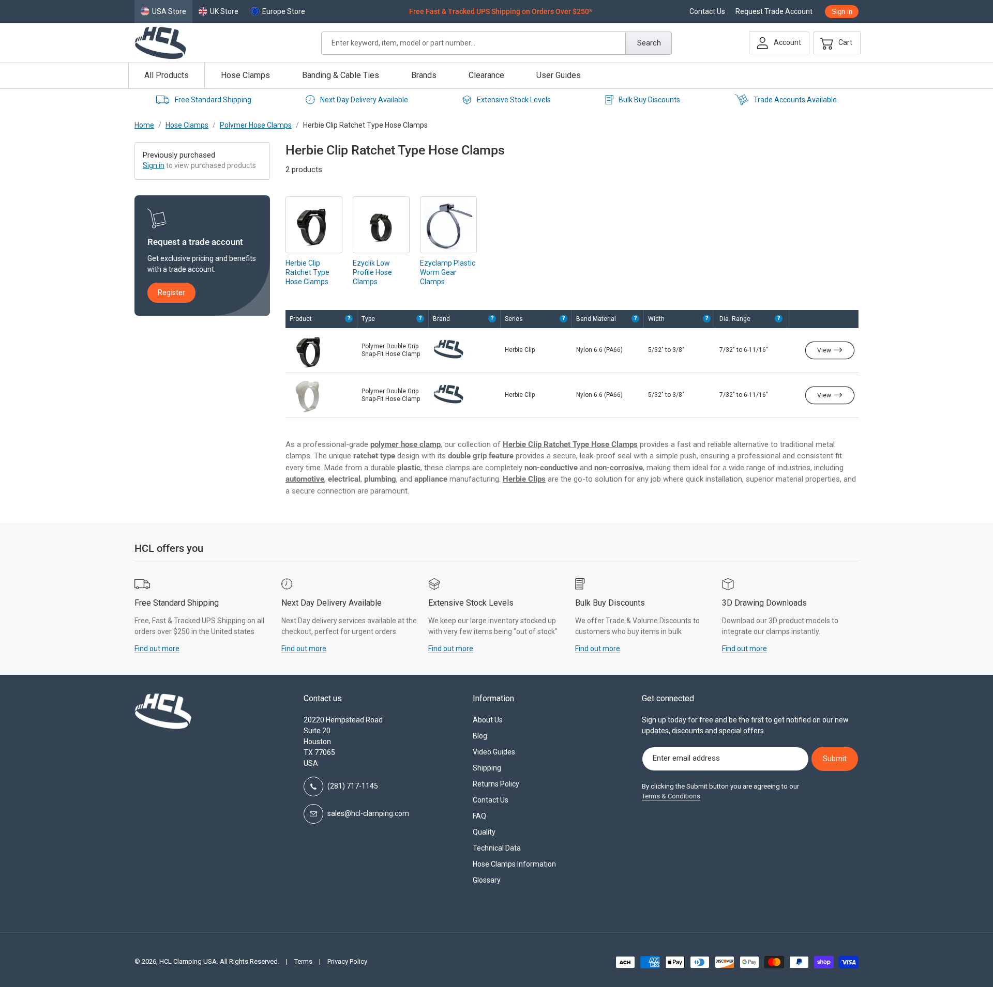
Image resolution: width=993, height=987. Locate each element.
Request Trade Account (774, 12)
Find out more (156, 648)
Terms (303, 961)
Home (144, 125)
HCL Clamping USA (188, 961)
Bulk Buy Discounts (649, 100)
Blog (480, 736)
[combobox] (496, 43)
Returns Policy (496, 784)
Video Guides (494, 752)
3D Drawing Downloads (764, 603)
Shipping (487, 768)
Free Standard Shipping (213, 100)
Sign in (153, 165)
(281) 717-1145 (352, 786)
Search (649, 43)
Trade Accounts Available (795, 100)
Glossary (487, 880)
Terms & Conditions (671, 796)
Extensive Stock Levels (514, 100)
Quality (484, 832)
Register (171, 292)
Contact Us (707, 12)
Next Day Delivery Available (364, 100)
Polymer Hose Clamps (256, 125)
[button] (834, 43)
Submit (835, 758)
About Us (488, 720)
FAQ (479, 816)
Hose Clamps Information (514, 864)
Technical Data (497, 848)
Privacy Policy (347, 961)
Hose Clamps (187, 125)
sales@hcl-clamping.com (368, 813)
